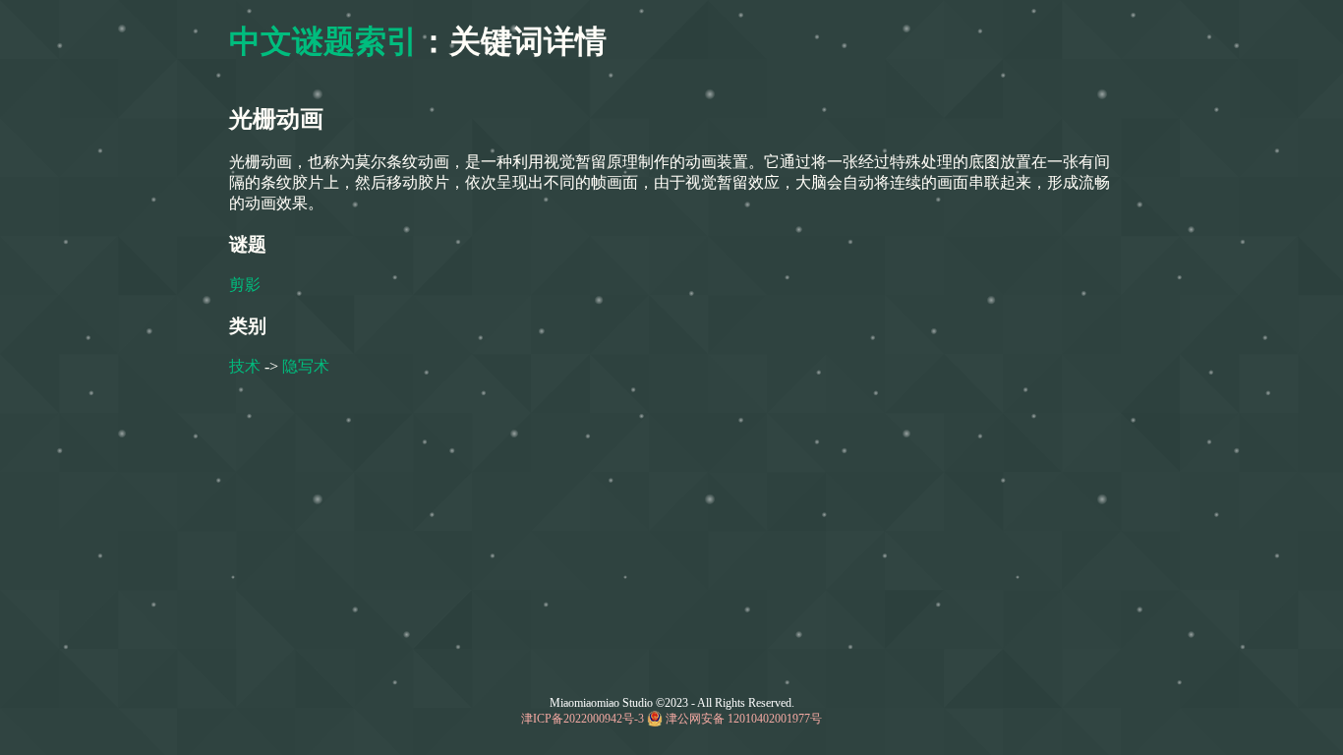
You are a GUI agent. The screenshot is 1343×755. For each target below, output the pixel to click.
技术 (245, 366)
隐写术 (305, 366)
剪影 (245, 284)
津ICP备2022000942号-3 (582, 719)
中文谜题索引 (323, 41)
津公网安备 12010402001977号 (744, 719)
